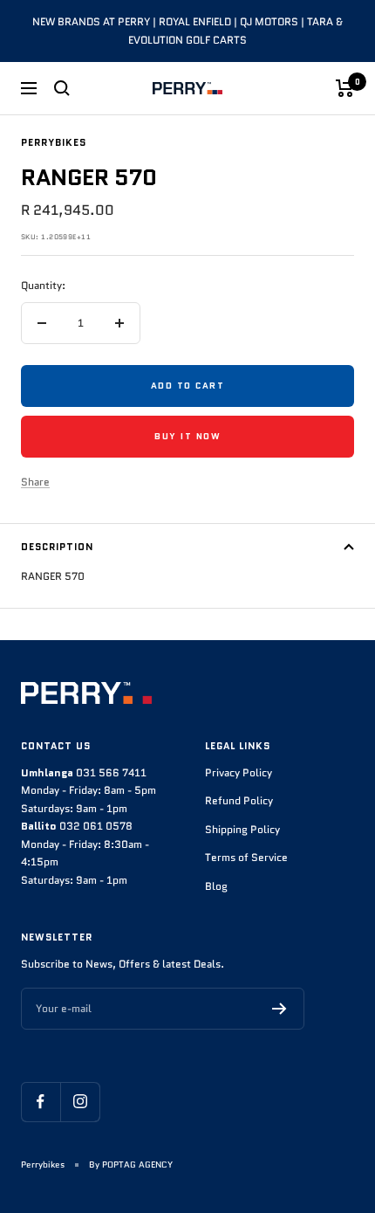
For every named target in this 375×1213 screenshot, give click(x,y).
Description (57, 547)
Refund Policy (239, 800)
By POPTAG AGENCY (131, 1164)
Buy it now (187, 436)
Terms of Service (246, 857)
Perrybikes (53, 142)
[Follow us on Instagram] (79, 1101)
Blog (216, 886)
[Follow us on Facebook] (40, 1101)
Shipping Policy (242, 829)
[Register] (279, 1009)
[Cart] (345, 88)
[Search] (62, 88)
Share (35, 481)
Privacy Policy (238, 772)
